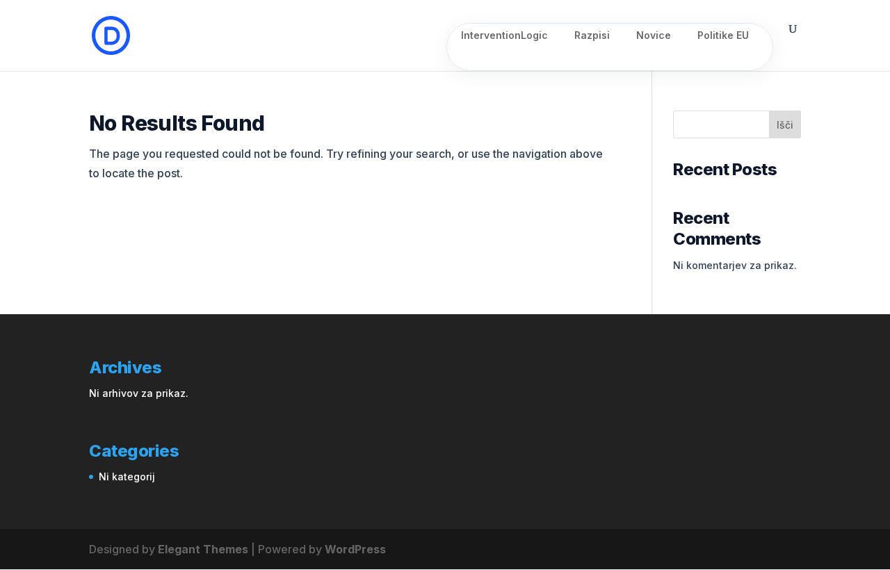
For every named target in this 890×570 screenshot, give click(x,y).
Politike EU (723, 36)
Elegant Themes (203, 549)
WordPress (355, 549)
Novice (653, 36)
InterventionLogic (504, 36)
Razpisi (592, 36)
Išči (785, 125)
